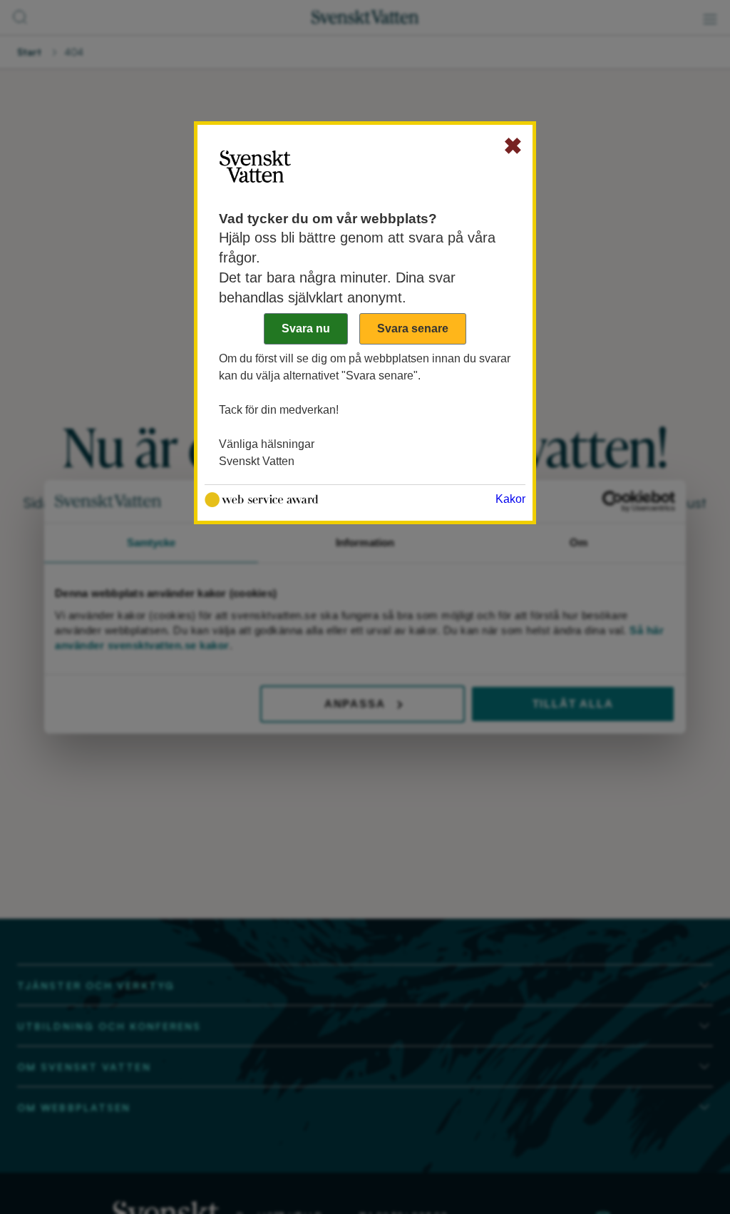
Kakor (510, 499)
